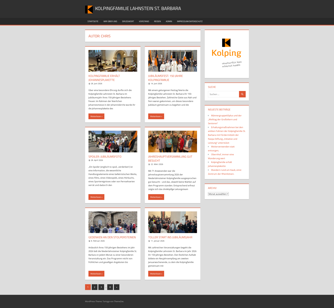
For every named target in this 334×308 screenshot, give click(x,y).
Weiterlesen (95, 116)
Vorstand (144, 21)
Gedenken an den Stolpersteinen (112, 237)
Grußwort (128, 21)
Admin (169, 21)
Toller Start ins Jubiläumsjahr (170, 237)
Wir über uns (110, 21)
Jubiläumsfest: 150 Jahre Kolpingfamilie (165, 78)
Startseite (93, 21)
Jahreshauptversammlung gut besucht (170, 158)
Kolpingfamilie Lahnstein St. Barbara (138, 8)
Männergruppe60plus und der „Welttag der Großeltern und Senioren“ (225, 119)
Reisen (157, 21)
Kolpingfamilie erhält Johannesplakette (104, 78)
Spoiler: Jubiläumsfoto (104, 156)
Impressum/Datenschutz (190, 21)
